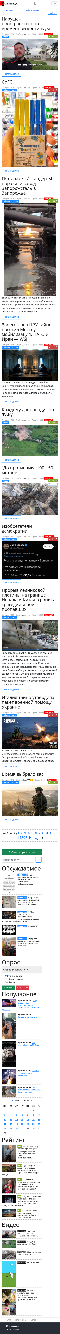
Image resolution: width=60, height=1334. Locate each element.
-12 (53, 90)
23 (39, 1124)
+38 (53, 201)
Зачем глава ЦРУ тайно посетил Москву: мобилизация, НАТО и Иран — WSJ (27, 332)
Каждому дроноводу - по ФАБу (27, 1242)
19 (16, 1124)
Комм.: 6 (48, 345)
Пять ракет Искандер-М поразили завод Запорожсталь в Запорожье (27, 186)
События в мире (9, 90)
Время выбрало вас (22, 774)
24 (5, 1128)
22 (33, 1124)
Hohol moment (33, 1262)
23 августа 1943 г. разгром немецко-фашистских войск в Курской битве (27, 1214)
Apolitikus (26, 34)
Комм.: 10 (49, 87)
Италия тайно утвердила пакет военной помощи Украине (28, 702)
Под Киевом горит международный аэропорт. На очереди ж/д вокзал (21, 1005)
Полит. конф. (20, 1319)
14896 (22, 838)
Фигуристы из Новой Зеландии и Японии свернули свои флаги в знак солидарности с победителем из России (21, 1201)
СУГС (7, 82)
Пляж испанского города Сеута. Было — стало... (29, 1089)
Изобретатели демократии (17, 528)
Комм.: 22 (49, 536)
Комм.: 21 (49, 615)
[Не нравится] (57, 36)
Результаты (22, 987)
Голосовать (8, 987)
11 (11, 1119)
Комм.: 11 (52, 780)
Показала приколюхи (27, 1017)
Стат (8, 1319)
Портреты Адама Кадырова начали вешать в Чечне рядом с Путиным (28, 942)
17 (5, 1124)
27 (22, 1128)
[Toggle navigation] (54, 3)
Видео (5, 37)
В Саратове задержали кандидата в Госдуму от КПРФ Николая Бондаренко (28, 901)
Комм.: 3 (48, 199)
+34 (53, 422)
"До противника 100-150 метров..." (29, 1253)
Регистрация (9, 10)
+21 (53, 36)
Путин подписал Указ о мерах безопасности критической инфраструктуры (28, 879)
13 (22, 1119)
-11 (53, 347)
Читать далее (11, 73)
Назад (34, 838)
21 (28, 1124)
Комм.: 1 (48, 478)
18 (11, 1124)
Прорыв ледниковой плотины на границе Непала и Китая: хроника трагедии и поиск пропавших (28, 599)
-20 (53, 539)
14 (28, 1119)
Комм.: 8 (48, 34)
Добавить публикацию (22, 852)
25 (11, 1128)
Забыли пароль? (32, 10)
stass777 (26, 780)
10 (5, 1119)
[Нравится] (50, 36)
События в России (10, 201)
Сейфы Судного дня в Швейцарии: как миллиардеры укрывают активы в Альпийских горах (21, 917)
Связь (33, 1319)
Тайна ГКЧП (33, 926)
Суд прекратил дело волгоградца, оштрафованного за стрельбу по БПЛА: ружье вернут (21, 1170)
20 (22, 1124)
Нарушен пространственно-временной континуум (27, 1233)
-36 (53, 715)
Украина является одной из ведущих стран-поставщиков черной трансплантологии (27, 1295)
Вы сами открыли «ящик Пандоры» (28, 1073)
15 (33, 1119)
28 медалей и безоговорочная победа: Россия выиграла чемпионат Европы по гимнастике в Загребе (28, 1184)
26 (16, 1128)
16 (39, 1119)
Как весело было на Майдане (28, 1043)
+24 (53, 782)
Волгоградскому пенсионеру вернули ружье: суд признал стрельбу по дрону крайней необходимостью (27, 1152)
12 (16, 1119)
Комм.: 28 (49, 712)
